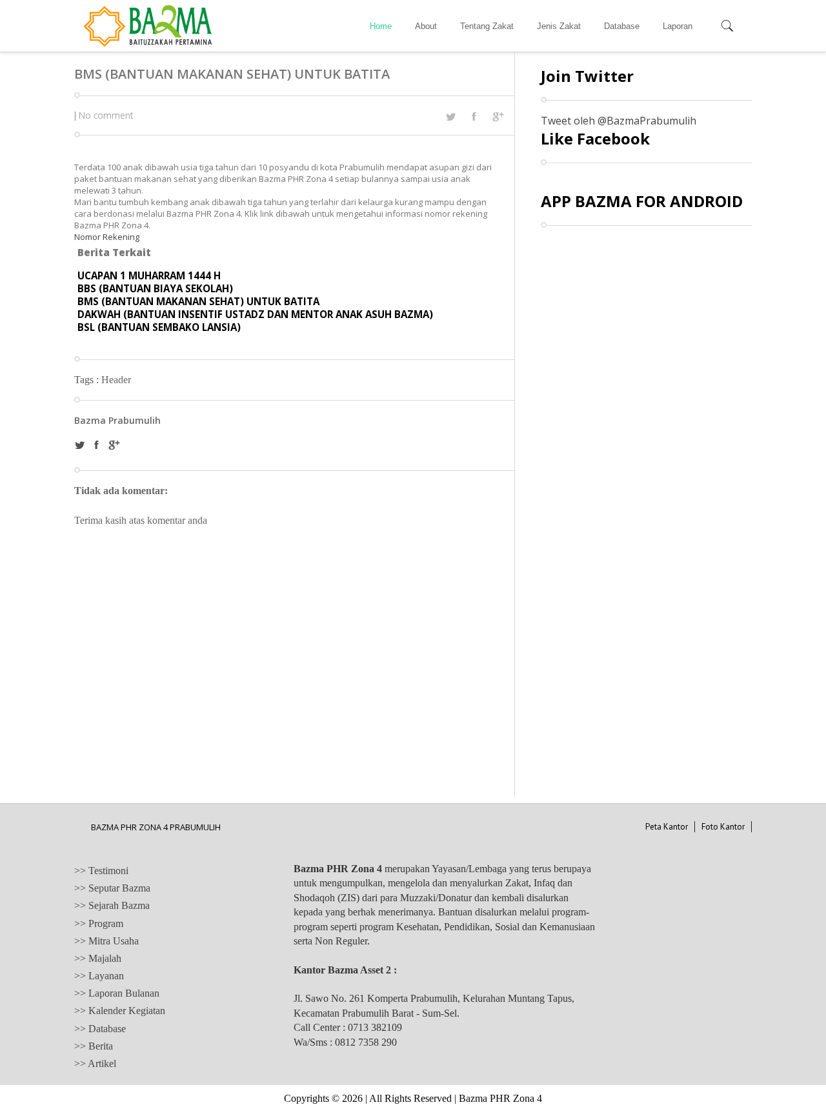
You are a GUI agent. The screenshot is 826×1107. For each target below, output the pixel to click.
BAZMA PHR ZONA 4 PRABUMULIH (156, 827)
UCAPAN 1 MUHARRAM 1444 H (149, 275)
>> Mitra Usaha (106, 940)
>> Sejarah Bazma (112, 905)
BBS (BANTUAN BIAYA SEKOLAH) (155, 288)
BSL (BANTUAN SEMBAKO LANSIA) (159, 327)
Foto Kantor (723, 826)
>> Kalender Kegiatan (119, 1010)
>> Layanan (99, 975)
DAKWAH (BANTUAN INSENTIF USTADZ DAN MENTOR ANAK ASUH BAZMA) (255, 314)
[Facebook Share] (473, 116)
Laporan (677, 26)
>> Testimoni (101, 870)
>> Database (100, 1028)
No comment (106, 115)
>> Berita (93, 1046)
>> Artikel (95, 1063)
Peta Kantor (666, 826)
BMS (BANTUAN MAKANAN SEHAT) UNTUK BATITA (198, 301)
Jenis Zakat (559, 26)
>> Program (98, 923)
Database (622, 26)
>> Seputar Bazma (112, 888)
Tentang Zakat (487, 26)
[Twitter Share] (450, 117)
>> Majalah (97, 958)
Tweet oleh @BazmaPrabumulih (618, 121)
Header (116, 379)
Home (381, 26)
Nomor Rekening (106, 237)
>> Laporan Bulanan (116, 993)
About (426, 26)
